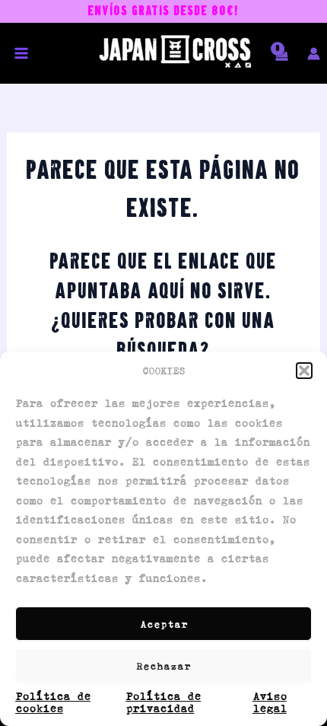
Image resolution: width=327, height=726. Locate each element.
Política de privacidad (163, 702)
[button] (304, 370)
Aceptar (164, 624)
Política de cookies (52, 702)
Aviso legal (269, 702)
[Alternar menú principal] (21, 53)
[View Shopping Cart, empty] (279, 62)
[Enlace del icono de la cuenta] (313, 53)
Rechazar (163, 666)
